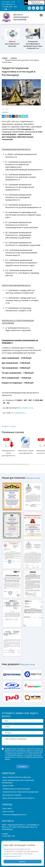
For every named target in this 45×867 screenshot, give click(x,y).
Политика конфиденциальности (14, 815)
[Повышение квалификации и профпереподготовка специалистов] (33, 33)
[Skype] (23, 116)
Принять (22, 861)
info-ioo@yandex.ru (8, 4)
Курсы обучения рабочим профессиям (17, 777)
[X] (13, 116)
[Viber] (16, 116)
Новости (14, 58)
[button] (2, 37)
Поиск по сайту (8, 811)
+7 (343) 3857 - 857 (9, 6)
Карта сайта (7, 808)
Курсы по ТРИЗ (8, 786)
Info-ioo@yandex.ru (18, 413)
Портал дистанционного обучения (12, 43)
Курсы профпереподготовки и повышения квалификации (18, 781)
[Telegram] (26, 116)
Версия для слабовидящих (37, 2)
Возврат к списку (9, 426)
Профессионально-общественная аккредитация (20, 792)
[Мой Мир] (10, 116)
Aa (26, 2)
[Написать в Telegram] (37, 8)
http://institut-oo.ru (25, 408)
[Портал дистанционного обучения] (12, 33)
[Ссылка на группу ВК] (29, 8)
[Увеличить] (12, 496)
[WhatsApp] (20, 116)
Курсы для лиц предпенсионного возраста (18, 798)
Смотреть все (32, 478)
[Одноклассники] (6, 116)
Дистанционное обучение (12, 795)
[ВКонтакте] (3, 116)
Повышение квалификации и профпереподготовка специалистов (32, 44)
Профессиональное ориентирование (16, 789)
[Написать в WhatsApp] (33, 8)
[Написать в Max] (41, 8)
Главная (5, 58)
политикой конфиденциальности (17, 855)
